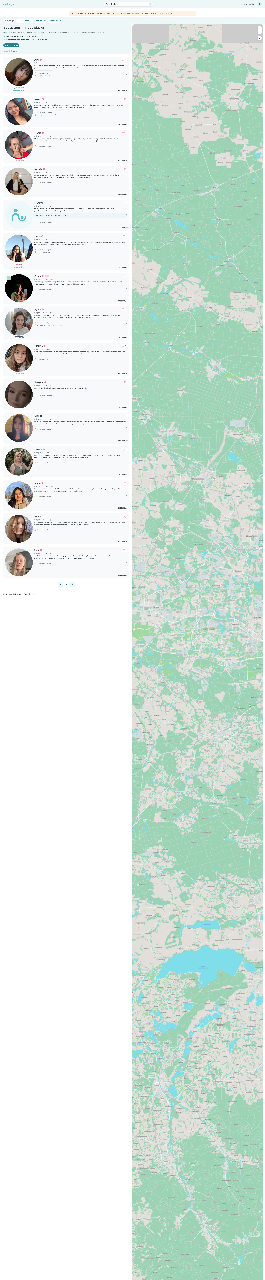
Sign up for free (11, 45)
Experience (24, 21)
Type (10, 21)
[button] (256, 619)
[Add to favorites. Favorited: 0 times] (125, 99)
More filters (56, 21)
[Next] (72, 584)
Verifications (40, 21)
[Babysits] (10, 4)
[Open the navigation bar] (260, 4)
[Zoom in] (260, 28)
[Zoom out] (260, 32)
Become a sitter (248, 4)
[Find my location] (260, 38)
